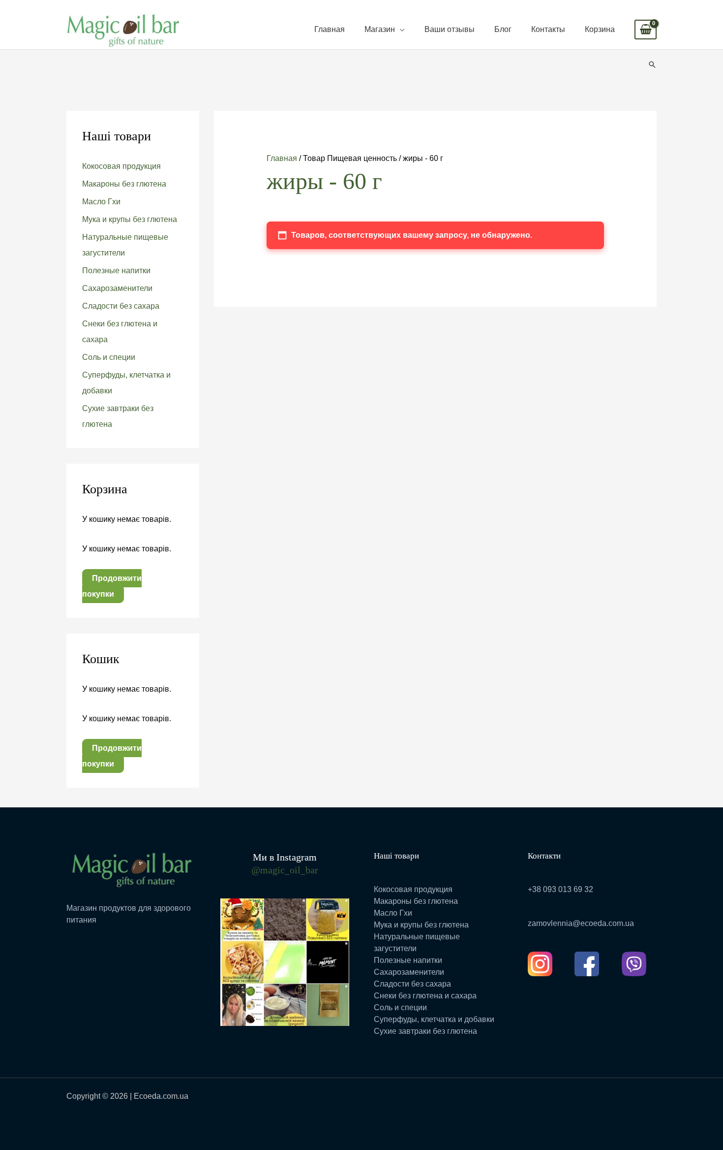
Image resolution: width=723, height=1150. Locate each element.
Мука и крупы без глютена (129, 219)
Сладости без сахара (120, 306)
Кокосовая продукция (121, 166)
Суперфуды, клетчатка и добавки (434, 1019)
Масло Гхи (101, 201)
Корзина (600, 29)
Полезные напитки (116, 270)
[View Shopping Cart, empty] (645, 29)
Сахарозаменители (117, 288)
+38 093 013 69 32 (560, 889)
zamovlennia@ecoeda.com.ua (581, 923)
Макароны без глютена (124, 184)
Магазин (379, 29)
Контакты (548, 29)
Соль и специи (108, 357)
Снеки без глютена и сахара (425, 995)
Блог (503, 29)
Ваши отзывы (449, 29)
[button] (652, 64)
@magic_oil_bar (284, 869)
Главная (329, 29)
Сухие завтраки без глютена (425, 1031)
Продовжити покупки (112, 586)
